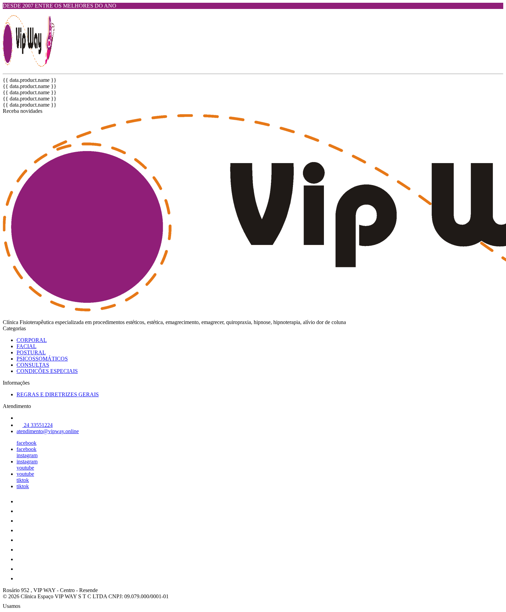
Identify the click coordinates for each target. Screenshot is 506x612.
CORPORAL (32, 340)
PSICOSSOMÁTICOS (42, 359)
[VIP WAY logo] (28, 65)
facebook (26, 443)
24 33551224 (37, 425)
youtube (25, 468)
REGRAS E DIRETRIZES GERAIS (58, 394)
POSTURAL (31, 352)
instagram (27, 455)
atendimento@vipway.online (48, 431)
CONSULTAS (33, 365)
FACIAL (26, 346)
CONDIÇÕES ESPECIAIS (47, 371)
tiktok (23, 480)
